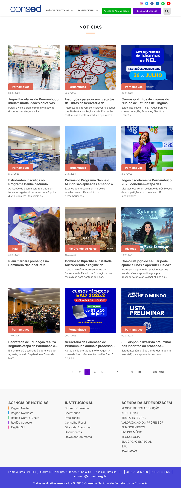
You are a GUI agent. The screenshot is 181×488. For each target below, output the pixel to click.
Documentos (73, 432)
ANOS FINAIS (130, 413)
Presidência (72, 417)
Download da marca (78, 437)
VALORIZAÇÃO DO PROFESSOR (142, 422)
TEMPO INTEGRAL (133, 417)
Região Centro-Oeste (25, 417)
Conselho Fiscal (75, 422)
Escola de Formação (147, 11)
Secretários (72, 413)
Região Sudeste (21, 422)
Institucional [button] (86, 10)
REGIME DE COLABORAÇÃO (140, 408)
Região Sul (18, 427)
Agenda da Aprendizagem (116, 11)
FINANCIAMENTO (133, 427)
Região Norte (20, 408)
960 (154, 372)
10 (139, 372)
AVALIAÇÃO (129, 451)
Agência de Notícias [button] (57, 10)
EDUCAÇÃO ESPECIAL (136, 441)
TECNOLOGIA (130, 437)
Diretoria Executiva (77, 427)
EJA (124, 446)
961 (161, 372)
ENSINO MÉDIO (131, 432)
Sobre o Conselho (77, 408)
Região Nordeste (22, 413)
